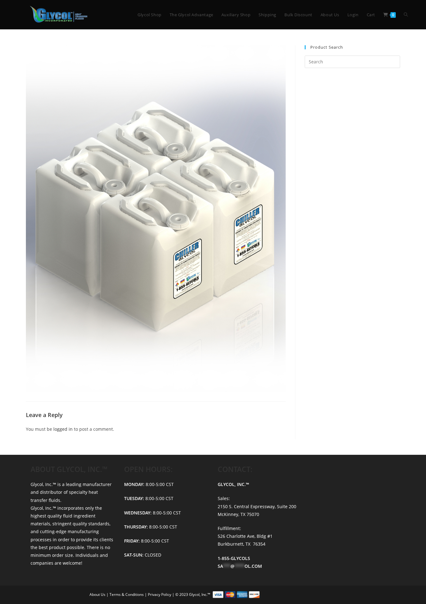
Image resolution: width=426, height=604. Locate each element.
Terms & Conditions (127, 594)
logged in (63, 429)
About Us (98, 594)
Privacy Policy (160, 594)
